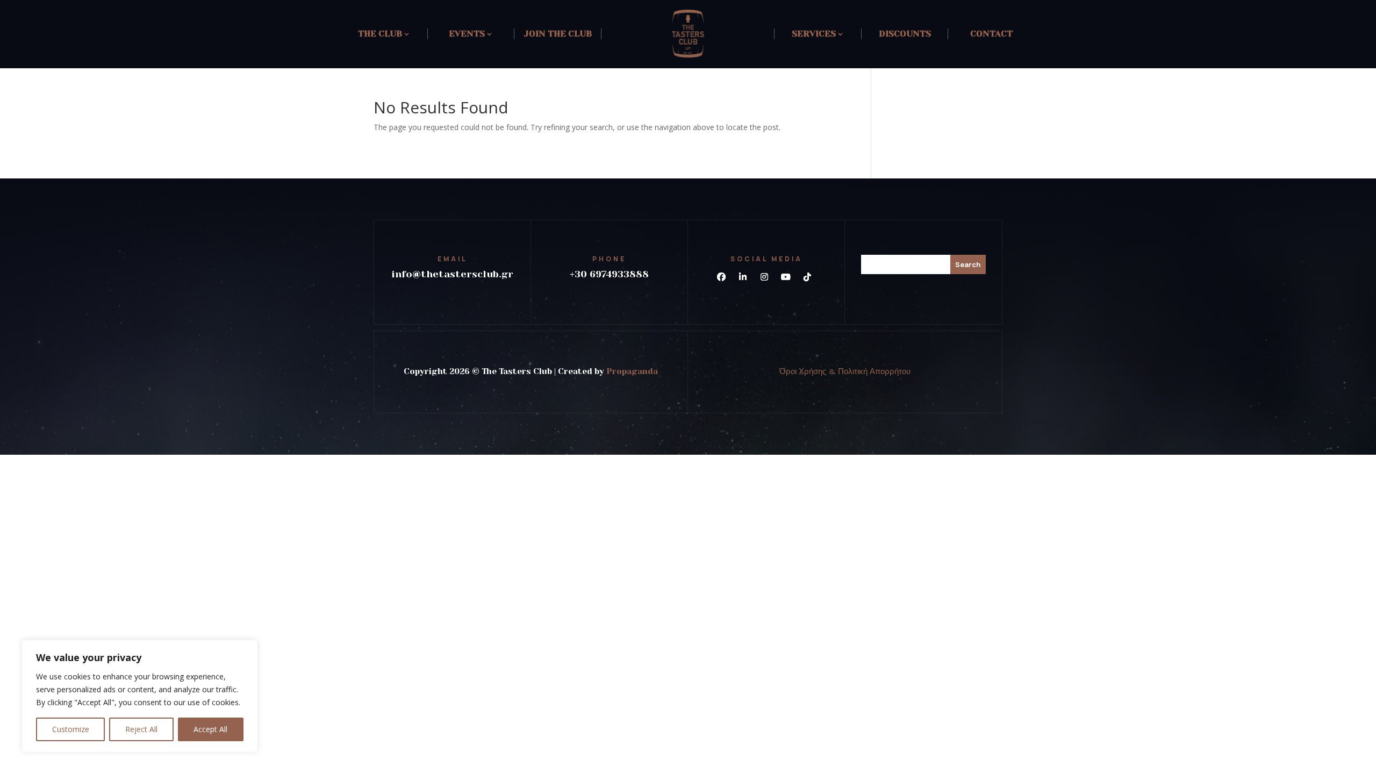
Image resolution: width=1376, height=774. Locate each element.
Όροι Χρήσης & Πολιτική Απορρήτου (845, 371)
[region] (140, 696)
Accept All (210, 729)
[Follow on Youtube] (785, 276)
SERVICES (814, 33)
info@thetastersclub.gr (452, 274)
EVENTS (467, 33)
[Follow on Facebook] (721, 276)
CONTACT (991, 33)
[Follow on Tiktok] (807, 276)
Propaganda (632, 371)
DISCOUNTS (905, 33)
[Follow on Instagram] (764, 276)
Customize (70, 729)
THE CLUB (380, 33)
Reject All (141, 729)
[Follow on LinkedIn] (742, 276)
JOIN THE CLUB (558, 33)
